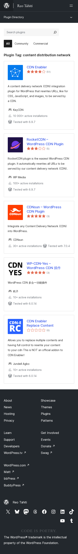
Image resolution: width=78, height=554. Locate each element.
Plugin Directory (14, 17)
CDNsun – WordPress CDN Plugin (44, 209)
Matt (9, 472)
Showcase (48, 400)
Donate (48, 446)
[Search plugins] (55, 32)
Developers (12, 446)
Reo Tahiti (20, 502)
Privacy (9, 420)
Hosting (9, 414)
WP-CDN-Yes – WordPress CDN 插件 (44, 266)
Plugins (46, 414)
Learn (8, 433)
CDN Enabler (37, 67)
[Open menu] (72, 5)
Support (9, 439)
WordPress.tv (15, 453)
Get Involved (50, 433)
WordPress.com (17, 465)
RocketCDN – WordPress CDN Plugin (45, 141)
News (8, 407)
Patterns (47, 420)
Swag (46, 453)
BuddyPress (14, 485)
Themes (46, 407)
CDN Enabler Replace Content (40, 323)
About (8, 400)
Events (46, 439)
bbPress (11, 478)
